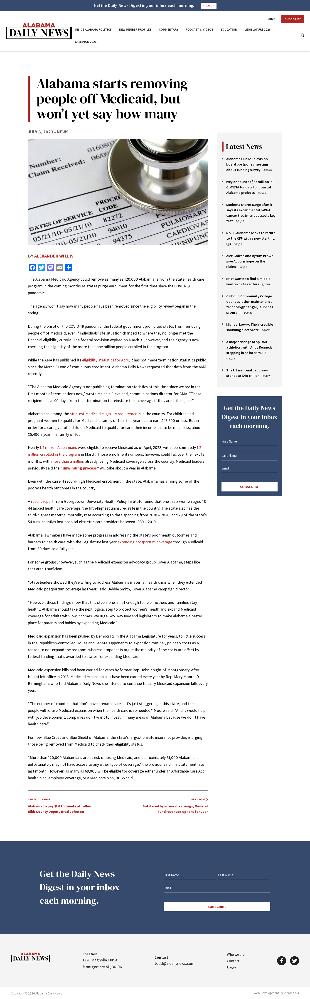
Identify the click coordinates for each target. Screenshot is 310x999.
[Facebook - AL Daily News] (281, 960)
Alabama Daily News (39, 31)
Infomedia (291, 993)
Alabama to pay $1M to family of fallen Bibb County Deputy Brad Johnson (59, 806)
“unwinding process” (79, 468)
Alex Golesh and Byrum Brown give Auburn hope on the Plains (249, 261)
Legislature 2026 (258, 29)
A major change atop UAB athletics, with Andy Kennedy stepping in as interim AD (249, 347)
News (63, 132)
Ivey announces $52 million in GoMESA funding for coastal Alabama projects (249, 187)
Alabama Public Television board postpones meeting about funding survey (247, 164)
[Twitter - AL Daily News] (294, 960)
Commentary (168, 29)
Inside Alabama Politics (93, 29)
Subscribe (293, 19)
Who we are (236, 954)
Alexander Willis (54, 256)
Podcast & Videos (199, 29)
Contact (233, 960)
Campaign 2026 (86, 42)
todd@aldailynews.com (174, 963)
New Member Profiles (135, 29)
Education (229, 29)
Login (272, 19)
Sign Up (208, 6)
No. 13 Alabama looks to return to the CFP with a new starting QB (251, 238)
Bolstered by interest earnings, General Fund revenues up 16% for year (175, 806)
